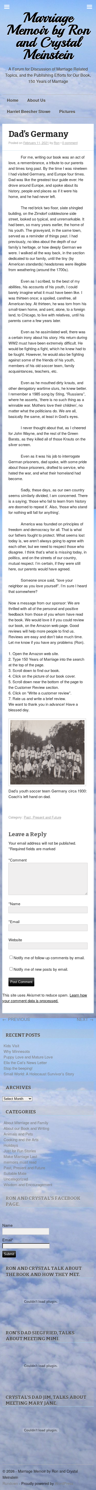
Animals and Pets (18, 1133)
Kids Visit (11, 1045)
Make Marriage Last (20, 1156)
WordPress (64, 1483)
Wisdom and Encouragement (28, 1184)
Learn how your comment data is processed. (44, 997)
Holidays (11, 1145)
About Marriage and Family (26, 1122)
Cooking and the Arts (21, 1139)
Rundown (10, 1483)
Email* (7, 1239)
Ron (57, 142)
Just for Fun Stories (20, 1150)
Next (85, 1019)
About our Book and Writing (26, 1128)
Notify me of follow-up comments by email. (49, 957)
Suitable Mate (15, 1173)
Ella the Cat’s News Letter (25, 1062)
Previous (16, 1019)
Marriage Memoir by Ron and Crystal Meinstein (48, 36)
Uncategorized (16, 1179)
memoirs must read (20, 1162)
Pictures (67, 111)
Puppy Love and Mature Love (28, 1056)
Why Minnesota (17, 1051)
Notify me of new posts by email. (41, 969)
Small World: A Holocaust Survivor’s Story (39, 1073)
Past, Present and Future (42, 817)
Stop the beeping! (18, 1068)
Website (15, 939)
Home (12, 100)
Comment (17, 860)
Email (13, 921)
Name (14, 903)
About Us (36, 100)
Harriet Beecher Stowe (28, 111)
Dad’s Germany (38, 134)
